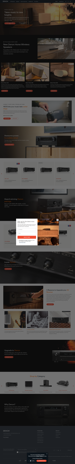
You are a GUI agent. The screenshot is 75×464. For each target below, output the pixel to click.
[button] (42, 461)
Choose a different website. (37, 458)
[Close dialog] (47, 454)
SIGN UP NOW (27, 237)
